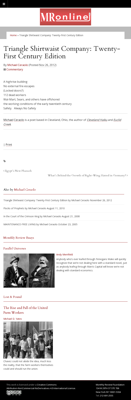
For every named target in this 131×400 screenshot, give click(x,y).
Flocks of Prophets (13, 208)
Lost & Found (12, 297)
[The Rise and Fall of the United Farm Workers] (28, 340)
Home (13, 35)
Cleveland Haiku (97, 120)
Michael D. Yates (12, 318)
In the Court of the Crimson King (21, 216)
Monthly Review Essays (18, 238)
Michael (8, 120)
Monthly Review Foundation (110, 384)
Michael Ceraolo (17, 65)
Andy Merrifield (64, 254)
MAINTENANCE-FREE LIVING (19, 224)
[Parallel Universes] (29, 271)
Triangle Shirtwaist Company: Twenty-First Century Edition (35, 200)
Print (9, 144)
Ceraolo (19, 120)
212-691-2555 (106, 395)
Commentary (14, 69)
